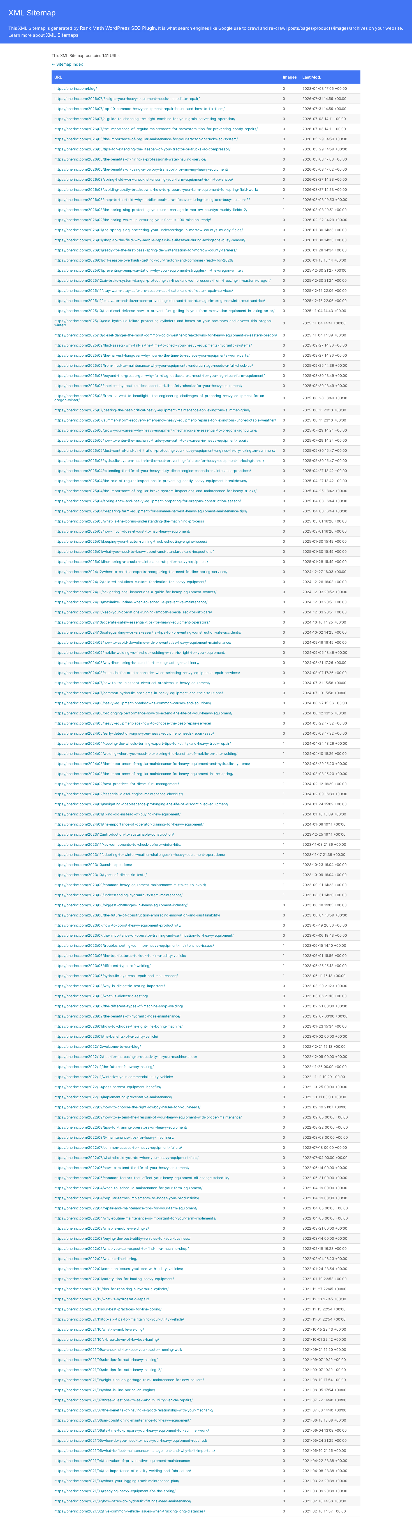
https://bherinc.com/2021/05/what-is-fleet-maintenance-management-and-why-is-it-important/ (134, 1450)
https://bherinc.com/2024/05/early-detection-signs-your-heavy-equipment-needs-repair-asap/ (134, 733)
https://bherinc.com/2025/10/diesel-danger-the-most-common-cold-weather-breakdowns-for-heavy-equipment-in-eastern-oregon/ (165, 335)
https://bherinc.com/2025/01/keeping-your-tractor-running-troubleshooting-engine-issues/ (130, 541)
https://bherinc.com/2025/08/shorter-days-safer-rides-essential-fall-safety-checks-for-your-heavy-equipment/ (148, 386)
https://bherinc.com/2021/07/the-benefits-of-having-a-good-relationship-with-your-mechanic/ (133, 1410)
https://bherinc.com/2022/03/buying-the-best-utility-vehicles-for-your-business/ (122, 1238)
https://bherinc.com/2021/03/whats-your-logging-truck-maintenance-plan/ (116, 1481)
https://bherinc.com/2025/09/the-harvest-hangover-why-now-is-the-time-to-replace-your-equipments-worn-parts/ (151, 355)
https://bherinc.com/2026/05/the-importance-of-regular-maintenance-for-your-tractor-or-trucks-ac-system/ (146, 139)
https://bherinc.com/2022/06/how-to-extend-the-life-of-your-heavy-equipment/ (121, 1168)
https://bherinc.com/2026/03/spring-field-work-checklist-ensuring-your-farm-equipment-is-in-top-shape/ (143, 179)
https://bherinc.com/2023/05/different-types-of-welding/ (102, 966)
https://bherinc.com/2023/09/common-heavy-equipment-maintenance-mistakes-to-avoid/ (130, 885)
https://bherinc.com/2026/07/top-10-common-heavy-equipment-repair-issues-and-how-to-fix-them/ (139, 109)
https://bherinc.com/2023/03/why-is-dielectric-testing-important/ (109, 986)
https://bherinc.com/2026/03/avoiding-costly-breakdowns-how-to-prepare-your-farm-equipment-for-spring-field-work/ (156, 189)
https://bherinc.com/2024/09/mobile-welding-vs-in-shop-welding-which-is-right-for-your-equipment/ (139, 652)
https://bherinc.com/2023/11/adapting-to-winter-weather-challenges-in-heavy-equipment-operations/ (139, 854)
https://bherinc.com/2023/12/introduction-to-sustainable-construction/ (114, 834)
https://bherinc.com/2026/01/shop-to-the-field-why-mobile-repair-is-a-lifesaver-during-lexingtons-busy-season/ (149, 240)
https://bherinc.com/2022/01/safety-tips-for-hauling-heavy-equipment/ (114, 1279)
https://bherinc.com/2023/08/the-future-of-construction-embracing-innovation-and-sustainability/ (137, 915)
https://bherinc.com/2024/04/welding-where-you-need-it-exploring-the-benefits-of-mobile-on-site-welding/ (145, 753)
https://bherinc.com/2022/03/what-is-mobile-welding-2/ (101, 1228)
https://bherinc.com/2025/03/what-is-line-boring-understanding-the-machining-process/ (129, 521)
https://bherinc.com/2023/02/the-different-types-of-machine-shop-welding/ (118, 1006)
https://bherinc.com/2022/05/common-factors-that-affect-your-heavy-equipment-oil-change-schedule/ (141, 1178)
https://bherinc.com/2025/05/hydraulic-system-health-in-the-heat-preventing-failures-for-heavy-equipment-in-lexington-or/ (159, 461)
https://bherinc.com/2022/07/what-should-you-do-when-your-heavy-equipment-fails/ (126, 1158)
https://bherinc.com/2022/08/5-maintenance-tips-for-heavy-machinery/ (114, 1137)
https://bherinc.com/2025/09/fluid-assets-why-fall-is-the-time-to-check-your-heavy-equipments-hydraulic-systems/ (153, 345)
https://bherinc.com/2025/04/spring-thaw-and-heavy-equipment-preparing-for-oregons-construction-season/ (147, 501)
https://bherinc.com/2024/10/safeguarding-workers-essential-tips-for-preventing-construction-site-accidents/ (147, 632)
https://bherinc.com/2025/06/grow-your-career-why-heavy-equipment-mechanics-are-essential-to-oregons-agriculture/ (155, 430)
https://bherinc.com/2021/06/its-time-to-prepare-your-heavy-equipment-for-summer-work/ (131, 1430)
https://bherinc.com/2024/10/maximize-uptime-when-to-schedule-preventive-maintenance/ (130, 602)
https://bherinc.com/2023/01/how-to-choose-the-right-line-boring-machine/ (118, 1026)
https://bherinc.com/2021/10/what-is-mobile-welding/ (99, 1329)
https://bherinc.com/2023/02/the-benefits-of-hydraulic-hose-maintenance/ (117, 1016)
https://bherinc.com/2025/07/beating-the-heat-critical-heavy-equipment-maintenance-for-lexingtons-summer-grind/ (152, 410)
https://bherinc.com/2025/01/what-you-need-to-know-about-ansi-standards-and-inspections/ (134, 551)
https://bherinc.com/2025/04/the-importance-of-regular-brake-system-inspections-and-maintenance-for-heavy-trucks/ (155, 491)
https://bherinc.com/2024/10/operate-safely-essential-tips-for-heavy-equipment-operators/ (132, 622)
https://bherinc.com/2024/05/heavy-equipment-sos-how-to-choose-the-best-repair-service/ (132, 723)
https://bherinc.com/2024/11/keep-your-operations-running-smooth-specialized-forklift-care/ (133, 612)
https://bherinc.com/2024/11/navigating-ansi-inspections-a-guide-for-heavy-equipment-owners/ (135, 592)
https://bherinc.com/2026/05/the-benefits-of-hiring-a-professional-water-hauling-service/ (130, 159)
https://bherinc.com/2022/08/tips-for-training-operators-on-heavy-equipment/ (120, 1127)
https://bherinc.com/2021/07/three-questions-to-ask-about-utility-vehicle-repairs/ (123, 1400)
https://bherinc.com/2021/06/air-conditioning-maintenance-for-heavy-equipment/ (122, 1420)
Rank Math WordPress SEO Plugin (118, 28)
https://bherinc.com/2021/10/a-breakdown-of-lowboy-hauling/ (106, 1339)
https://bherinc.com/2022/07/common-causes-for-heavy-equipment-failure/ (118, 1147)
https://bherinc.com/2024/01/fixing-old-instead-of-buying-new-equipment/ (117, 814)
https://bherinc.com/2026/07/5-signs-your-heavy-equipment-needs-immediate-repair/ (127, 99)
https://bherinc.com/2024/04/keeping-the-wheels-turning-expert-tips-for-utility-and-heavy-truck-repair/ (142, 743)
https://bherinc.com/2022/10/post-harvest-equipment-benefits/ (107, 1087)
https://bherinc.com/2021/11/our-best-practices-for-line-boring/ (107, 1309)
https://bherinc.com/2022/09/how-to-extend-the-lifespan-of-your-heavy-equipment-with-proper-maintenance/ (148, 1117)
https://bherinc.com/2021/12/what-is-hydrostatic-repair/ (101, 1299)
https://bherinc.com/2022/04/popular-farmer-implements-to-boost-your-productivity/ (126, 1198)
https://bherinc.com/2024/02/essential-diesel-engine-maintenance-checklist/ (118, 794)
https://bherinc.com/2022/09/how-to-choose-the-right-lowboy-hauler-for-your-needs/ (127, 1107)
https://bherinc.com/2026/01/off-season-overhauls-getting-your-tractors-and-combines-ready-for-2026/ (143, 260)
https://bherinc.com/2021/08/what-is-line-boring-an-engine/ (104, 1390)
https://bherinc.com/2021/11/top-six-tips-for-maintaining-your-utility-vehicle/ (119, 1319)
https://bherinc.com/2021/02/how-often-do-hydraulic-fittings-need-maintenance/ (122, 1501)
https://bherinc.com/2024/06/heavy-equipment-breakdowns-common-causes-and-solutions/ (132, 703)
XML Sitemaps (62, 35)
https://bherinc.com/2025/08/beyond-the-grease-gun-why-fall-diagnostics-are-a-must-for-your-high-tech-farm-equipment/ (159, 375)
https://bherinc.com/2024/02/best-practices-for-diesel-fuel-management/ (116, 784)
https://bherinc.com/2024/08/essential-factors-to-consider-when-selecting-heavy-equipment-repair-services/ (147, 673)
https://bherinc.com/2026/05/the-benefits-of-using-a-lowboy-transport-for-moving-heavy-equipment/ (141, 169)
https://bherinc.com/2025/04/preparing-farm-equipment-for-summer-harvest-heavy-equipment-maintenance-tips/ (150, 511)
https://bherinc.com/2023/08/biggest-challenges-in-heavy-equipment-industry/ (121, 905)
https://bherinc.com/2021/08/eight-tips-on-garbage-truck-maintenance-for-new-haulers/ (129, 1380)
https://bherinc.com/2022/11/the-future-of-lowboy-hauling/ (104, 1067)
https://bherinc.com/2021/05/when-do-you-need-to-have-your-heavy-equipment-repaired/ (130, 1440)
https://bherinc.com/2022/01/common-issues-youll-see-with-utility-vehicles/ (118, 1269)
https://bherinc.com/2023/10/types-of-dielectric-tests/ (100, 875)
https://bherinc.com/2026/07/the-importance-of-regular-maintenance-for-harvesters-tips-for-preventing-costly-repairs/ (156, 129)
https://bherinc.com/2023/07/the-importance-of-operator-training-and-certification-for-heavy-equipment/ (143, 935)
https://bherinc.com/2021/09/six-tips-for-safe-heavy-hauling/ (106, 1360)
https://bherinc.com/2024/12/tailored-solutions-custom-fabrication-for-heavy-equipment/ (130, 582)
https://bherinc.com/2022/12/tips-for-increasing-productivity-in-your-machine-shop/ (125, 1057)
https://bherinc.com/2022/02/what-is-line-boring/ (95, 1259)
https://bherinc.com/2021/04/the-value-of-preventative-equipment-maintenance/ (122, 1461)
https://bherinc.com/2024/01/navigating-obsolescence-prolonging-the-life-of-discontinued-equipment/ (141, 804)
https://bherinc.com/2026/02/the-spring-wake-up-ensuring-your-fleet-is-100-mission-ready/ (132, 220)
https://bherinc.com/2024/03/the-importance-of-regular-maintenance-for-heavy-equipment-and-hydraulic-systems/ (152, 764)
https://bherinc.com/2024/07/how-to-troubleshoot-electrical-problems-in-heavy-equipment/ (132, 683)
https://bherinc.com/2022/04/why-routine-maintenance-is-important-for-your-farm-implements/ (135, 1218)
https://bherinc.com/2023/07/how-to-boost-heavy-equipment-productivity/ (117, 925)
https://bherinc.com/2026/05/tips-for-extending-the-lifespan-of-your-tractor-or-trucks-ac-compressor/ (142, 149)
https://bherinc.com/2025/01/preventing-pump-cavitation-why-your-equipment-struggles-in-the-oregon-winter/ (148, 270)
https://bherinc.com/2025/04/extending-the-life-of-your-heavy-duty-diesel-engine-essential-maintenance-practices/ (152, 471)
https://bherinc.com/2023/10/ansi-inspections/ (93, 865)
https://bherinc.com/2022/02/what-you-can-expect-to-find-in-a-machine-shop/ (121, 1248)
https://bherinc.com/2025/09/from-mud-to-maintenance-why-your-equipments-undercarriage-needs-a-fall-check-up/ (153, 365)
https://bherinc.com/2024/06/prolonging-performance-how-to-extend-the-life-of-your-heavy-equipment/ (143, 713)
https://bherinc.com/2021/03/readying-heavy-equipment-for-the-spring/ (114, 1491)
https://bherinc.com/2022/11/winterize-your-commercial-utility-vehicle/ (113, 1077)
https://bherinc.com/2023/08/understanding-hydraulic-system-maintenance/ (118, 895)
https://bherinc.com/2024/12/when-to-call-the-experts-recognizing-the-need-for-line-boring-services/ (140, 572)
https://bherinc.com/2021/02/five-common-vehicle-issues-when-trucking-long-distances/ (129, 1511)
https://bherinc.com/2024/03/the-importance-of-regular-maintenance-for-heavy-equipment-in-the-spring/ (143, 774)
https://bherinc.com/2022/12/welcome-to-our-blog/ (97, 1046)
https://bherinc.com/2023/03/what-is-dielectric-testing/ (101, 996)
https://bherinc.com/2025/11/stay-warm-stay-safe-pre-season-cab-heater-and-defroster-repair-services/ (143, 290)
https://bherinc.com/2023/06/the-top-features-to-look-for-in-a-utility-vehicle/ (120, 955)
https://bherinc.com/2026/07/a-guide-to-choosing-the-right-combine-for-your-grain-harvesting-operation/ (144, 119)
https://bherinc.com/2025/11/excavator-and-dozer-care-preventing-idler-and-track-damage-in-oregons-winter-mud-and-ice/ (159, 301)
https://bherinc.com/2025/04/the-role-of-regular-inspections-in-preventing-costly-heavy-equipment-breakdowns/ (150, 481)
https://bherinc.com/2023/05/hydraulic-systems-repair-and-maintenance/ (116, 976)
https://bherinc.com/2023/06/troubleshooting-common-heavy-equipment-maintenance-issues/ (134, 945)
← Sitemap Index (67, 64)
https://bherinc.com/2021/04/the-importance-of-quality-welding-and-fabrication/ (122, 1471)
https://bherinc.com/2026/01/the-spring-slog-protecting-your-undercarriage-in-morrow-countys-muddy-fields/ (148, 230)
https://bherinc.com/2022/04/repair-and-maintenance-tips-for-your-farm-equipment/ (125, 1208)
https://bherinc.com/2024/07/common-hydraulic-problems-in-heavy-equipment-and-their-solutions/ (138, 693)
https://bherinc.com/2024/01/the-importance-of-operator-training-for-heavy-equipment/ (128, 824)
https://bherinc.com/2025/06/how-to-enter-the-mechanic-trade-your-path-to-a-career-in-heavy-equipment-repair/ (151, 440)
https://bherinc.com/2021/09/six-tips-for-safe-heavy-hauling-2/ (107, 1370)
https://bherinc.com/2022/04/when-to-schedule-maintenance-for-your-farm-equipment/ (128, 1188)
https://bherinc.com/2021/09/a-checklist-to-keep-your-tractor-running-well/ (118, 1349)
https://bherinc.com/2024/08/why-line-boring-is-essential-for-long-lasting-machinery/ (126, 663)
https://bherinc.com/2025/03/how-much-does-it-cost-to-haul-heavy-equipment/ (122, 531)
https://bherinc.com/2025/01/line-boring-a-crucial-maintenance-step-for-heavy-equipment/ (131, 562)
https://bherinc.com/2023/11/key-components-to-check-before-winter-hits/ (117, 844)
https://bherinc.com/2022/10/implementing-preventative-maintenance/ (113, 1097)
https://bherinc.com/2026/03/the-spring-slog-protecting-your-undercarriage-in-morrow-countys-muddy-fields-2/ (150, 210)
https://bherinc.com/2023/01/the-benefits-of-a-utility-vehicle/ (106, 1036)
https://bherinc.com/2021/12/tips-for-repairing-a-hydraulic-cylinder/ (111, 1289)
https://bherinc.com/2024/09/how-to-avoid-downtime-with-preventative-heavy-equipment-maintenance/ (142, 642)
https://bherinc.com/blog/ (75, 88)
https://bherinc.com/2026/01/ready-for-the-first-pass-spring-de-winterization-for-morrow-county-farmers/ (145, 250)
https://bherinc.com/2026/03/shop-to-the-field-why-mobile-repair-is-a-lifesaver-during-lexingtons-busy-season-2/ (152, 200)
